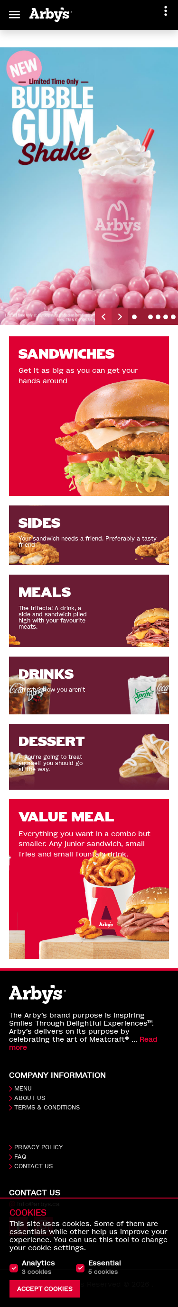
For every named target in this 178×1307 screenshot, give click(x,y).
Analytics (38, 1267)
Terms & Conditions (47, 1107)
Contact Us (33, 1166)
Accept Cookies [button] (45, 1288)
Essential (104, 1267)
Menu (23, 1088)
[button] (103, 316)
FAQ (20, 1157)
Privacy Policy (38, 1147)
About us (29, 1098)
